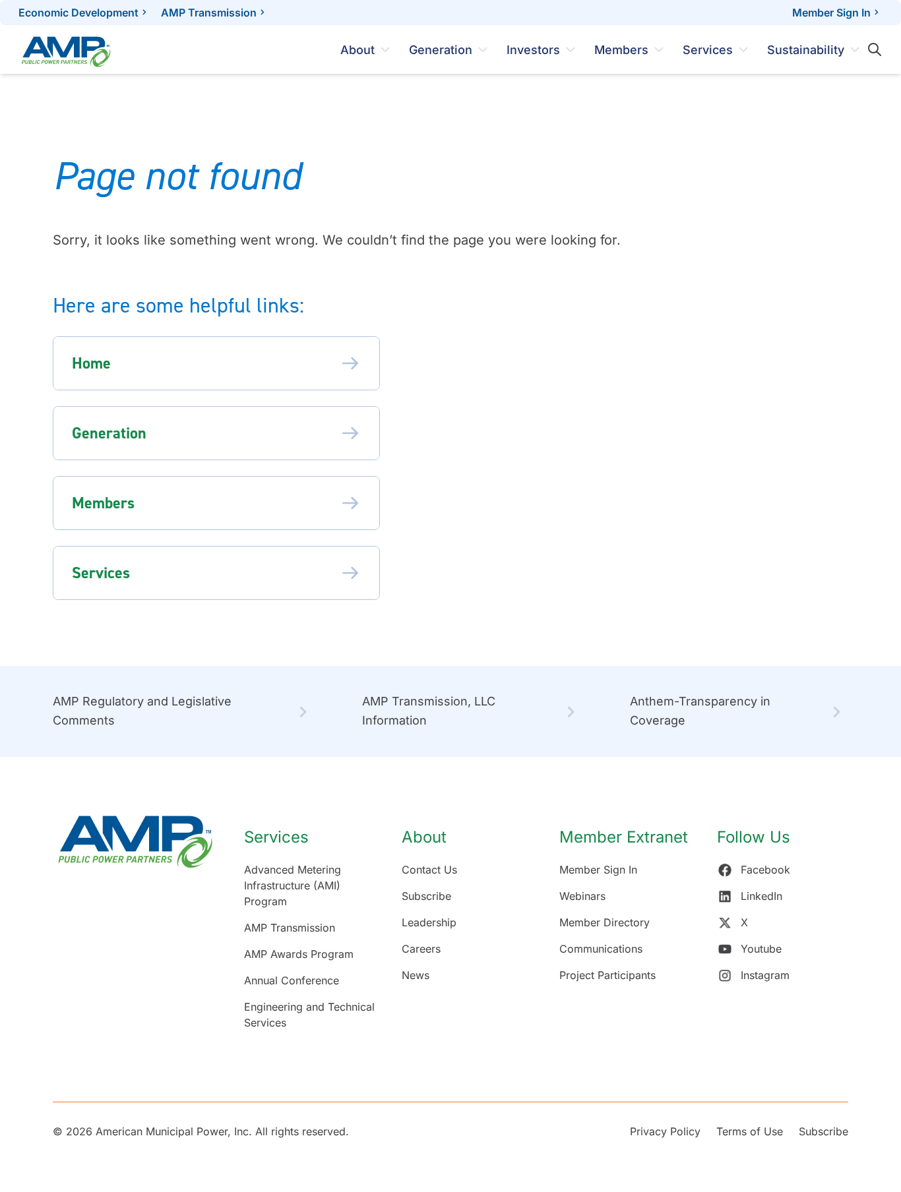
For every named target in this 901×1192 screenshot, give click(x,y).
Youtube (761, 948)
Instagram (765, 975)
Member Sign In (831, 12)
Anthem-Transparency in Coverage (700, 710)
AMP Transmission (209, 12)
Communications (600, 948)
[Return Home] (135, 929)
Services (708, 50)
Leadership (429, 922)
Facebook (765, 869)
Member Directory (604, 922)
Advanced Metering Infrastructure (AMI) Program (292, 885)
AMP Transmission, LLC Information (428, 710)
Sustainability (805, 50)
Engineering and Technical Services (309, 1014)
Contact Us (429, 869)
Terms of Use (749, 1131)
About (357, 50)
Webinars (582, 896)
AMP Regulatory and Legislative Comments (142, 710)
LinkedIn (761, 896)
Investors (533, 50)
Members (621, 50)
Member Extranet (623, 837)
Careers (421, 948)
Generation (440, 50)
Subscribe (426, 896)
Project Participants (607, 975)
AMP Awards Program (299, 954)
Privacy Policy (665, 1131)
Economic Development (78, 12)
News (415, 975)
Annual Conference (291, 980)
